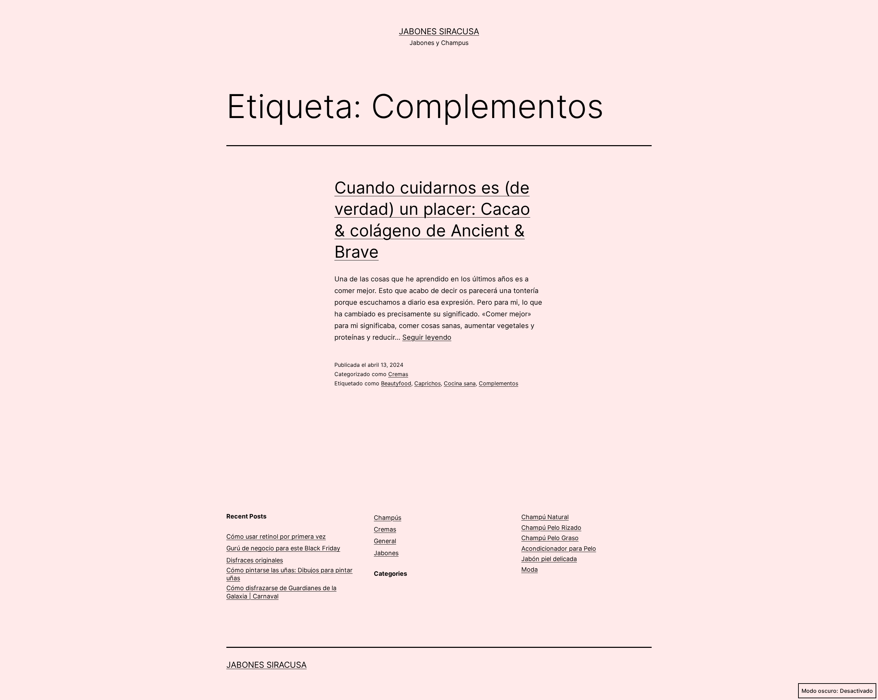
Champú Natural (545, 517)
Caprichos (427, 383)
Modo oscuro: (820, 690)
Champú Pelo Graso (550, 537)
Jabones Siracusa (439, 31)
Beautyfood (396, 383)
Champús (387, 517)
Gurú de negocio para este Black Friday (283, 548)
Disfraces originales (254, 560)
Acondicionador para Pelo (558, 548)
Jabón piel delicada (549, 558)
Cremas (398, 374)
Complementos (498, 383)
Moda (529, 569)
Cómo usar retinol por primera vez (276, 536)
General (385, 541)
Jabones (386, 553)
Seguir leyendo (426, 337)
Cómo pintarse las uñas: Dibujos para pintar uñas (289, 574)
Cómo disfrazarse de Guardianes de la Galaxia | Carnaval (281, 591)
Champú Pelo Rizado (551, 527)
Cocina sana (460, 383)
